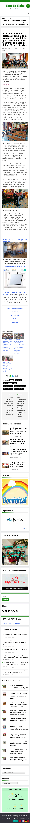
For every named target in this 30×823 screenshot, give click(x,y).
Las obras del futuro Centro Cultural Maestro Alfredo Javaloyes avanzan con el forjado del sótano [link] (14, 642)
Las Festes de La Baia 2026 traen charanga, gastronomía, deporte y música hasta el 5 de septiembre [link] (18, 704)
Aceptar (15, 820)
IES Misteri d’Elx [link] (8, 386)
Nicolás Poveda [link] (8, 389)
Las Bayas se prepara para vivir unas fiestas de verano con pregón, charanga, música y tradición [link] (19, 712)
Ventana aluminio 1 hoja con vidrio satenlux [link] (15, 266)
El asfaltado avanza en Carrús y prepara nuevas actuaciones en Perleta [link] (17, 441)
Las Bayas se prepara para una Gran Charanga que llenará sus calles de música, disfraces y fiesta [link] (19, 728)
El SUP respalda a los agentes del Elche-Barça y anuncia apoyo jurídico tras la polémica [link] (18, 751)
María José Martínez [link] (20, 386)
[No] (28, 818)
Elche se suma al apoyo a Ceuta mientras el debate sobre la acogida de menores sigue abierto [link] (18, 735)
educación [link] (19, 380)
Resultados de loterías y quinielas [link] (11, 623)
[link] (28, 6)
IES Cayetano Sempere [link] (10, 383)
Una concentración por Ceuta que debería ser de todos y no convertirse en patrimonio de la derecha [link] (15, 664)
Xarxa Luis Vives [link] (18, 389)
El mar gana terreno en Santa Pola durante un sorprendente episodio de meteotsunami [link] (18, 743)
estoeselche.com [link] (15, 326)
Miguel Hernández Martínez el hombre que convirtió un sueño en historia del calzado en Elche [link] (18, 759)
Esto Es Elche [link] (15, 6)
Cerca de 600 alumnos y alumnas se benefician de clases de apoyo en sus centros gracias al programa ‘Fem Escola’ (7, 366)
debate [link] (12, 380)
